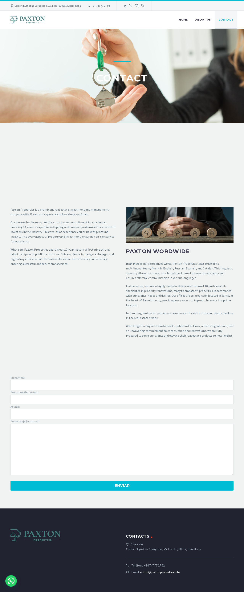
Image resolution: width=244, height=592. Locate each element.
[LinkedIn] (125, 5)
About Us (203, 19)
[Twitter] (131, 5)
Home (183, 19)
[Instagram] (136, 5)
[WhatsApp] (142, 5)
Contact (226, 19)
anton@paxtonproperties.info (160, 572)
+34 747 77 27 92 (101, 5)
